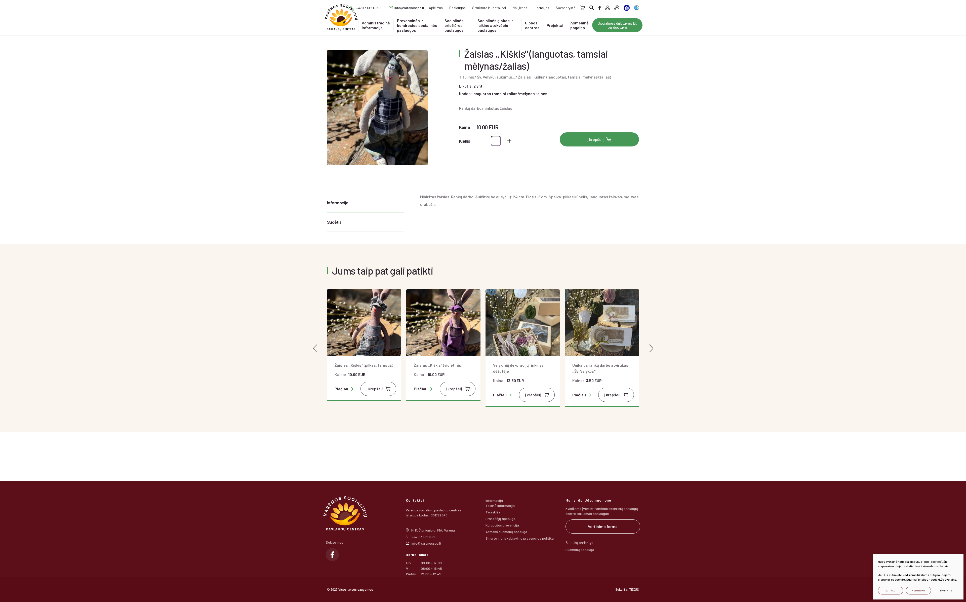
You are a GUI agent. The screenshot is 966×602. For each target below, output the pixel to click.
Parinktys (946, 590)
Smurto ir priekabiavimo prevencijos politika (520, 538)
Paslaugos (457, 8)
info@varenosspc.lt (409, 8)
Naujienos (519, 8)
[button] (333, 109)
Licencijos (541, 8)
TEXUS (634, 589)
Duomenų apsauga (580, 549)
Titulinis (466, 76)
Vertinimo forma (603, 526)
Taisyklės (493, 512)
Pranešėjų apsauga (500, 518)
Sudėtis (334, 222)
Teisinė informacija (500, 505)
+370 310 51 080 (368, 8)
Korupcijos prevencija (502, 525)
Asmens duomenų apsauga (506, 532)
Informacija (337, 202)
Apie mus (436, 8)
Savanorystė (565, 8)
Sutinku (891, 590)
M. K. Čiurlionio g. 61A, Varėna (433, 530)
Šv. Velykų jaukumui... (496, 76)
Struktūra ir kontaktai (489, 8)
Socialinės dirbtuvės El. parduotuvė (617, 25)
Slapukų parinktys (579, 543)
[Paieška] (592, 8)
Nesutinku (918, 590)
